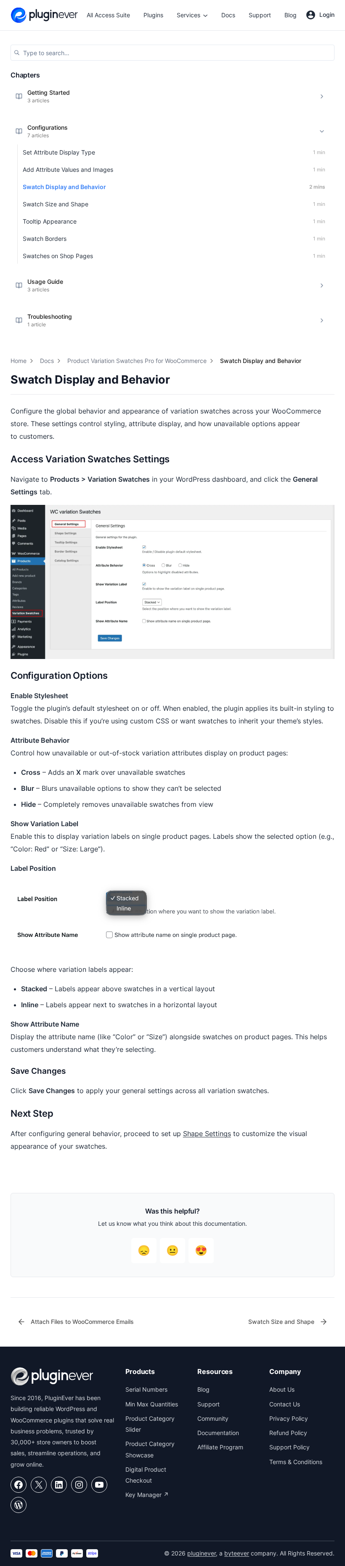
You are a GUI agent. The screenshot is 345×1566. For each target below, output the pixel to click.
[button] (173, 53)
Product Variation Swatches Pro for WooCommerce (137, 360)
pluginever (201, 1553)
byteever (236, 1553)
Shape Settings (207, 1133)
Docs (47, 360)
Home (19, 360)
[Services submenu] (205, 15)
